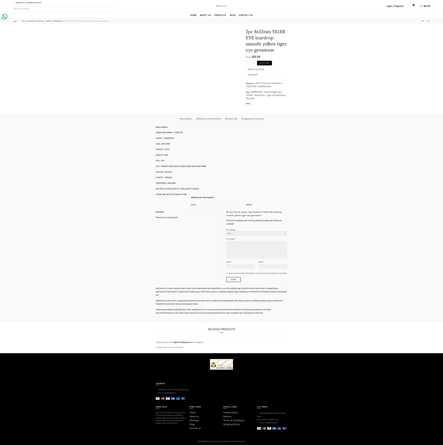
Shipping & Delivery (252, 118)
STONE (249, 95)
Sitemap (194, 420)
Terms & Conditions (234, 420)
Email (261, 262)
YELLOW (250, 98)
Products (220, 15)
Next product (428, 21)
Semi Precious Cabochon (35, 21)
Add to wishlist (256, 69)
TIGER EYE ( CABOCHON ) (54, 21)
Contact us (246, 15)
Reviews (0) (231, 118)
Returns (227, 416)
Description (185, 118)
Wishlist (413, 5)
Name (229, 262)
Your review (231, 239)
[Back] (14, 21)
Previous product (423, 21)
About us (205, 15)
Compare (253, 74)
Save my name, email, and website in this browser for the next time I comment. (258, 273)
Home (193, 15)
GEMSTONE (256, 92)
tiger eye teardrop (276, 95)
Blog (233, 15)
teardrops (260, 95)
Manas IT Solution (238, 441)
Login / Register (395, 6)
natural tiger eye (272, 92)
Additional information (208, 118)
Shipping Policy (231, 424)
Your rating (231, 230)
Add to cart (264, 63)
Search (113, 8)
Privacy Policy (230, 412)
